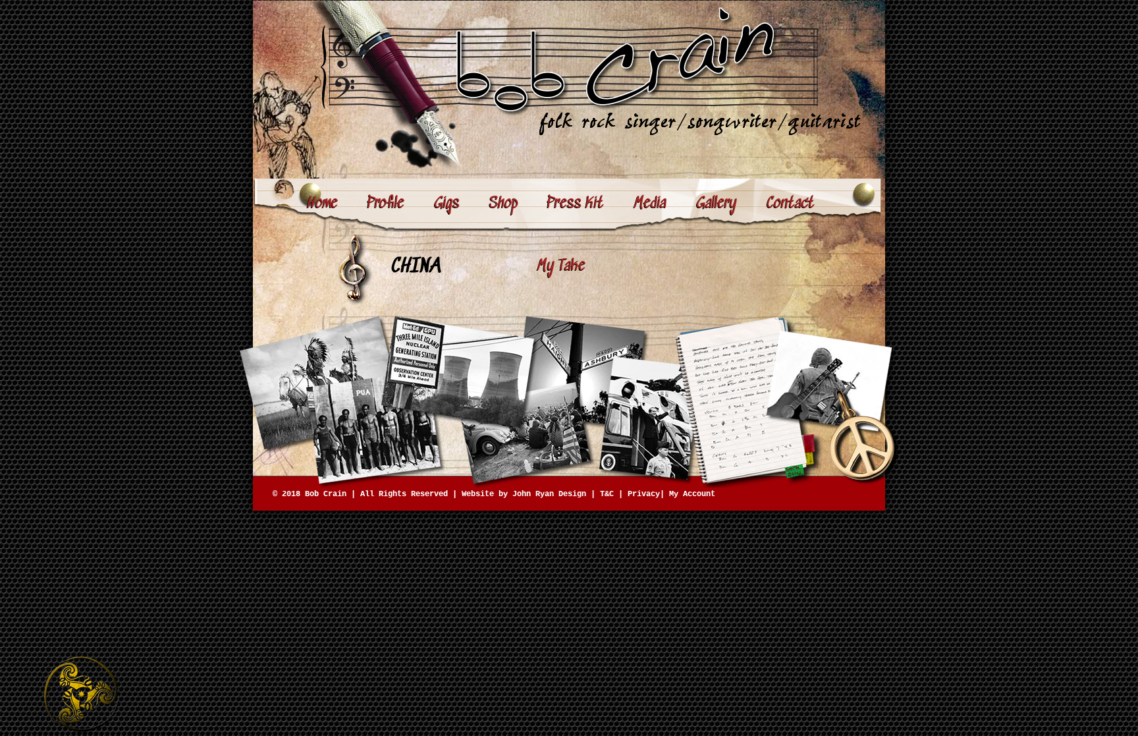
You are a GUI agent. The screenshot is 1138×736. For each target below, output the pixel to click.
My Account (692, 494)
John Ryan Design (549, 494)
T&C (607, 494)
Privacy (644, 494)
